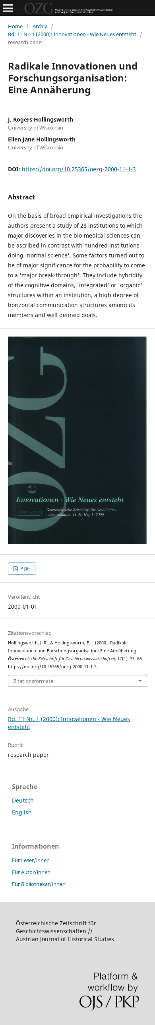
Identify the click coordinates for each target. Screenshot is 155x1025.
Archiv (40, 26)
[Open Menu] (8, 8)
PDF (24, 568)
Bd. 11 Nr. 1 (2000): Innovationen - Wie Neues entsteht (72, 34)
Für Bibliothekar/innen (39, 884)
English (22, 812)
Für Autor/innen (31, 872)
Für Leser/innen (31, 860)
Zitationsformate (33, 681)
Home (15, 26)
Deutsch (23, 800)
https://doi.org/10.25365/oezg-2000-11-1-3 (79, 169)
